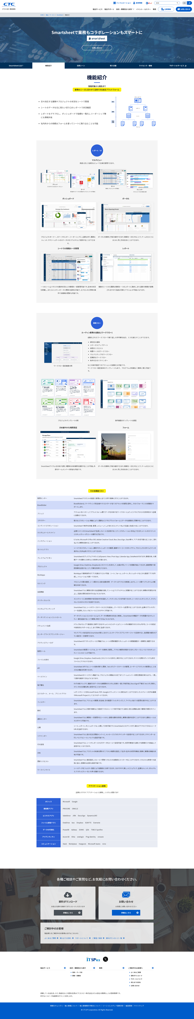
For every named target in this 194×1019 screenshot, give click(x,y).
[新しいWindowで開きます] (148, 3)
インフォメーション (122, 3)
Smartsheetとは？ (16, 65)
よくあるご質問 (50, 938)
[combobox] (165, 3)
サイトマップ (139, 1005)
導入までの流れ (65, 938)
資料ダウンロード (136, 976)
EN (184, 3)
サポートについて (81, 938)
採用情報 (139, 3)
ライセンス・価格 (145, 65)
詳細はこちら (68, 912)
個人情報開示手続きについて (90, 1005)
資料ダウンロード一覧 (114, 938)
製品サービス (45, 968)
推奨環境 (129, 1005)
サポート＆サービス (176, 65)
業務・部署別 (76, 976)
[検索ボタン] (178, 3)
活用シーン (81, 65)
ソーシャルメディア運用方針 (113, 1005)
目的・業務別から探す (78, 968)
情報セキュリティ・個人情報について (64, 1005)
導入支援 (113, 65)
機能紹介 (48, 65)
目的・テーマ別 (77, 972)
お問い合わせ (97, 48)
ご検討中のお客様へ (135, 968)
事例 (100, 968)
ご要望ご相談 (97, 938)
